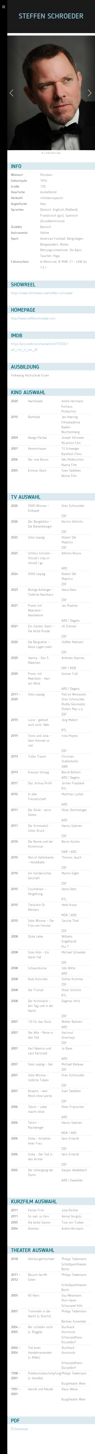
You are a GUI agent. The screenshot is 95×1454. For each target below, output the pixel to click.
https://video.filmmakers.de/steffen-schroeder (42, 293)
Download (20, 1429)
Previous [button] (12, 93)
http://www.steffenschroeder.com (33, 318)
